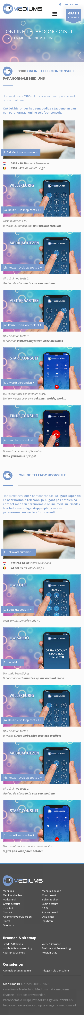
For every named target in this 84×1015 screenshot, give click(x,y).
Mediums (8, 891)
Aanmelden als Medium (17, 970)
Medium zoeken (51, 891)
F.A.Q (45, 908)
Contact (7, 912)
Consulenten (13, 964)
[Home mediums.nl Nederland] (22, 9)
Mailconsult (9, 899)
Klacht (6, 921)
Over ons (8, 925)
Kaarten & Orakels (14, 952)
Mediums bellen (12, 895)
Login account (50, 904)
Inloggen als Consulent (55, 970)
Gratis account (11, 904)
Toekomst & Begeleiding (56, 948)
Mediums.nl (11, 984)
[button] (54, 14)
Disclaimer (48, 916)
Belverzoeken (50, 899)
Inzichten (47, 921)
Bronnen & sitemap (19, 937)
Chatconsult (49, 895)
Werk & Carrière (51, 944)
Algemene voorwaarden (17, 916)
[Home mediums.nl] (23, 880)
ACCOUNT (73, 15)
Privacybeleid (50, 912)
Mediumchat (49, 952)
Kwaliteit (8, 908)
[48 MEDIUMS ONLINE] (61, 4)
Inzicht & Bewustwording (17, 948)
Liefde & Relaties (13, 944)
